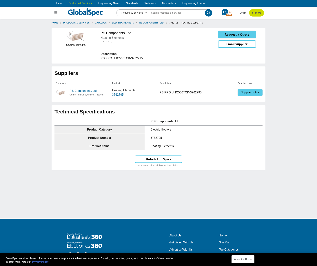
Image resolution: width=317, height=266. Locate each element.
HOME (55, 22)
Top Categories (229, 249)
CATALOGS (101, 22)
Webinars (150, 3)
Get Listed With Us (181, 242)
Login (243, 12)
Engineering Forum (193, 3)
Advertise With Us (181, 249)
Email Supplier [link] (236, 44)
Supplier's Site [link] (250, 92)
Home (58, 3)
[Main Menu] (56, 13)
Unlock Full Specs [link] (158, 159)
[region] (158, 259)
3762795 (118, 94)
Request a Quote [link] (237, 34)
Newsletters (169, 3)
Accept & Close (243, 259)
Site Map (224, 242)
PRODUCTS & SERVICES (76, 22)
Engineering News (108, 3)
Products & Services (80, 3)
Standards (132, 3)
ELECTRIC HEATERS (123, 22)
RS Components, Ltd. (83, 90)
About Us (175, 235)
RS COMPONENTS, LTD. (151, 22)
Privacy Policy (40, 262)
